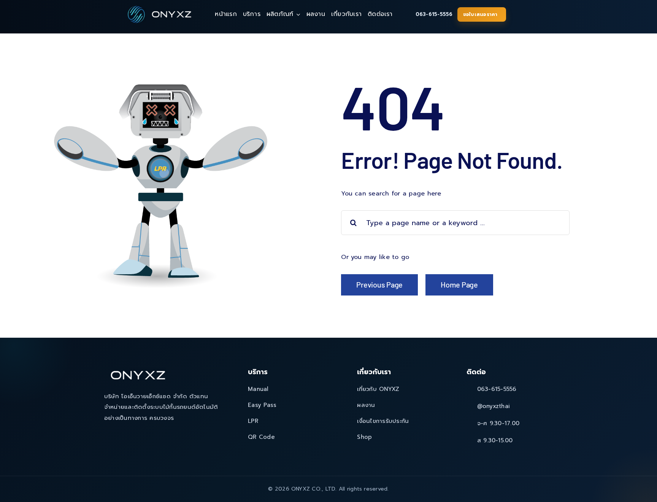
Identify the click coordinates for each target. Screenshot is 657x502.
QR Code (261, 437)
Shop (364, 437)
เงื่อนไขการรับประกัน (383, 421)
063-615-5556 (434, 14)
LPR (253, 421)
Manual (258, 389)
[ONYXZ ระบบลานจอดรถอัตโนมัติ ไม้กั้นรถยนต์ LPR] (135, 6)
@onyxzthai (493, 406)
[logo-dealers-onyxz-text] (172, 12)
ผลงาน (366, 405)
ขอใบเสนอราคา (480, 14)
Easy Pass (262, 405)
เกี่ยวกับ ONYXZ (378, 389)
